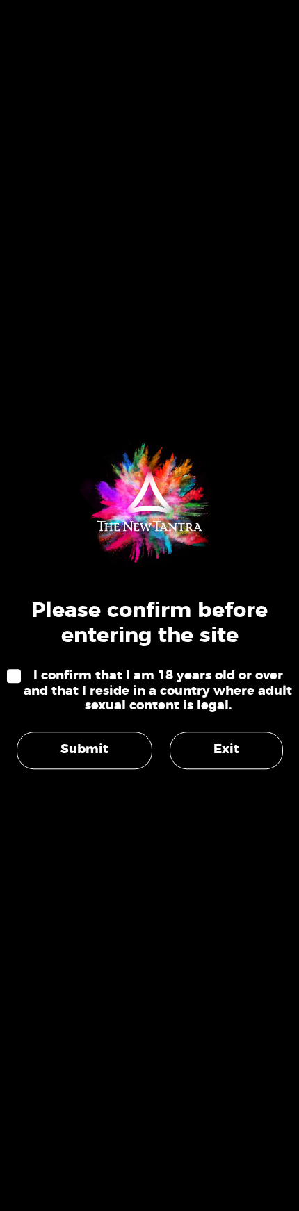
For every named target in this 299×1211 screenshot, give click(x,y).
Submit (84, 749)
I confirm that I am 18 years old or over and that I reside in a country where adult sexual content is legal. (158, 691)
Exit (226, 749)
